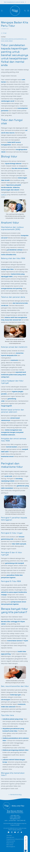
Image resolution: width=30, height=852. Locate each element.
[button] (1, 10)
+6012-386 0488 (15, 817)
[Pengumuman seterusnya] (28, 2)
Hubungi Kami (10, 837)
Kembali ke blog (16, 794)
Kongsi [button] (5, 33)
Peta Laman (9, 845)
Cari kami (9, 835)
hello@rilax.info (15, 819)
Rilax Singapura (10, 846)
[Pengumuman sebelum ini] (1, 2)
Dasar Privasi (10, 843)
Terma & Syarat (10, 841)
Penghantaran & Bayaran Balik (15, 839)
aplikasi (3, 195)
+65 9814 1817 (15, 815)
